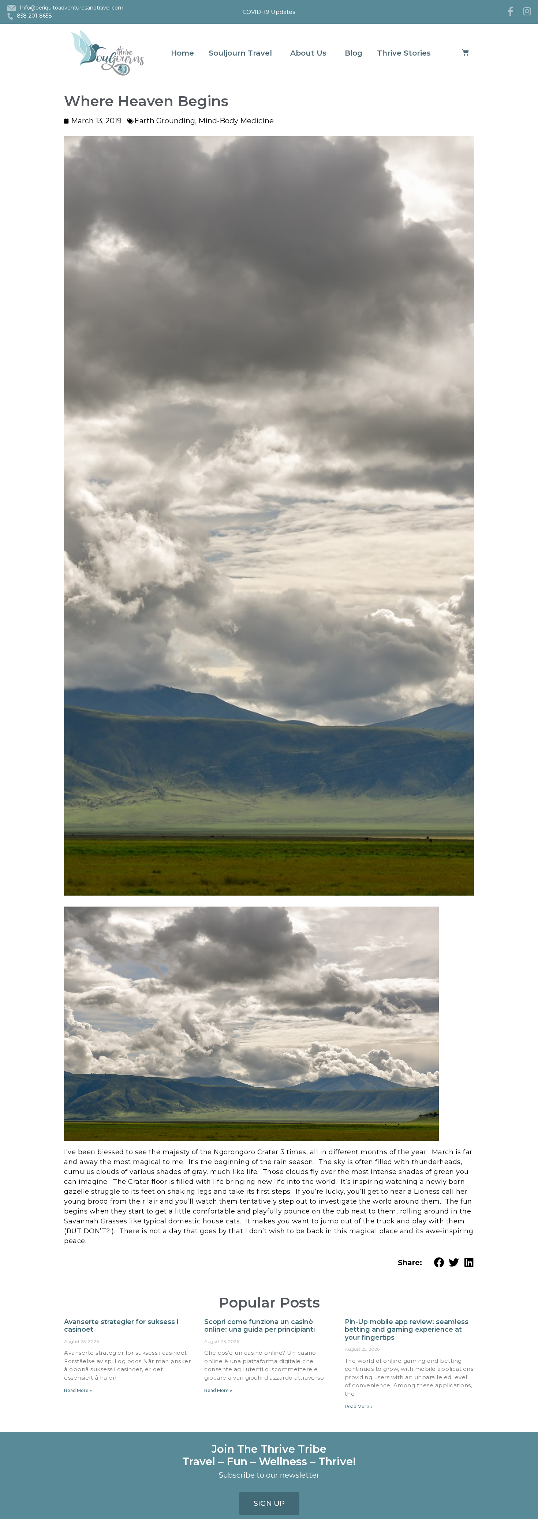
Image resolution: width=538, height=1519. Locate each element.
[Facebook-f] (510, 11)
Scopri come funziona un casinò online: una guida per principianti (259, 1326)
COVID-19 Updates (269, 11)
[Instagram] (527, 11)
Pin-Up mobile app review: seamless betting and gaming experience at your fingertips (406, 1330)
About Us (308, 53)
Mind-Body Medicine (236, 120)
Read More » (78, 1390)
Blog (353, 53)
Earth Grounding (164, 120)
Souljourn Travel (240, 53)
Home (182, 53)
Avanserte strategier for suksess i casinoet (121, 1326)
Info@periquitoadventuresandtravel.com (71, 7)
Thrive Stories (404, 53)
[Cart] (465, 53)
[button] (439, 1262)
